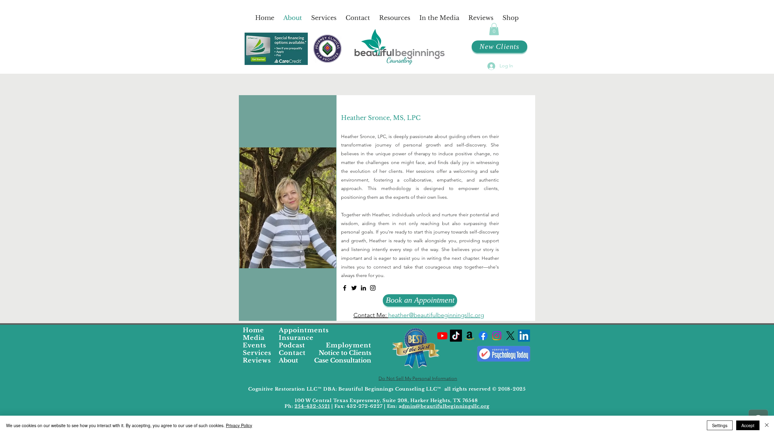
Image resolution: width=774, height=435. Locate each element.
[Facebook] (344, 288)
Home (253, 330)
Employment (348, 345)
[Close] (766, 425)
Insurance (296, 337)
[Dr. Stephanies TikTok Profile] (456, 336)
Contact (292, 352)
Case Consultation (342, 360)
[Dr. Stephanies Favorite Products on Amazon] (469, 336)
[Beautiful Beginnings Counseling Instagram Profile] (497, 336)
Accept (747, 425)
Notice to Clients (345, 352)
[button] (494, 29)
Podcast (292, 345)
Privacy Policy (239, 425)
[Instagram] (372, 288)
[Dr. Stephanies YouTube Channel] (442, 336)
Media (254, 337)
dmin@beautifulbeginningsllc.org (445, 406)
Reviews (257, 360)
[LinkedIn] (363, 288)
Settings (719, 425)
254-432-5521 (312, 406)
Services (257, 352)
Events (254, 345)
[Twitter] (354, 288)
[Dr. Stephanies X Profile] (510, 336)
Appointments (304, 330)
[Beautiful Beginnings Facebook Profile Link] (483, 336)
